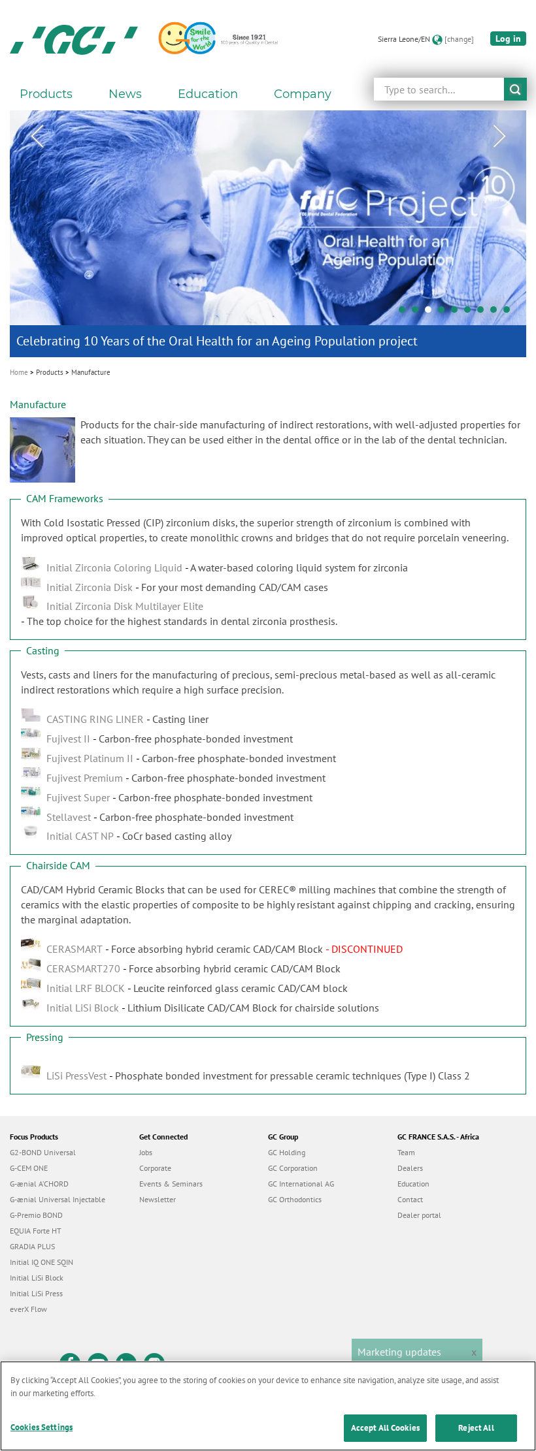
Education (413, 1183)
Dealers (410, 1168)
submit (515, 89)
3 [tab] (431, 312)
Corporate (155, 1168)
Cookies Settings (41, 1427)
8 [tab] (496, 312)
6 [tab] (470, 312)
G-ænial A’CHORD (39, 1183)
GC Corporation (293, 1168)
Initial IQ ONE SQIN (41, 1262)
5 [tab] (457, 312)
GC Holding (286, 1152)
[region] (268, 1406)
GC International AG (301, 1183)
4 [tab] (444, 312)
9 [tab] (509, 312)
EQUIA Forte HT (35, 1231)
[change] (459, 39)
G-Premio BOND (36, 1215)
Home (19, 372)
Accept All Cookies (385, 1427)
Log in (508, 38)
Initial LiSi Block (36, 1278)
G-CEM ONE (29, 1168)
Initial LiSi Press (36, 1293)
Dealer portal (419, 1215)
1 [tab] (405, 312)
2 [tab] (418, 312)
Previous (36, 136)
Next (499, 136)
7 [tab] (483, 312)
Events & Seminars (171, 1183)
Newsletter (157, 1199)
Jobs (145, 1152)
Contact (410, 1199)
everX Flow (28, 1309)
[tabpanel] (268, 233)
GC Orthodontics (295, 1199)
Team (406, 1152)
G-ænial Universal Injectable (57, 1199)
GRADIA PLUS (32, 1246)
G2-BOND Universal (43, 1152)
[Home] (73, 39)
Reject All (476, 1427)
